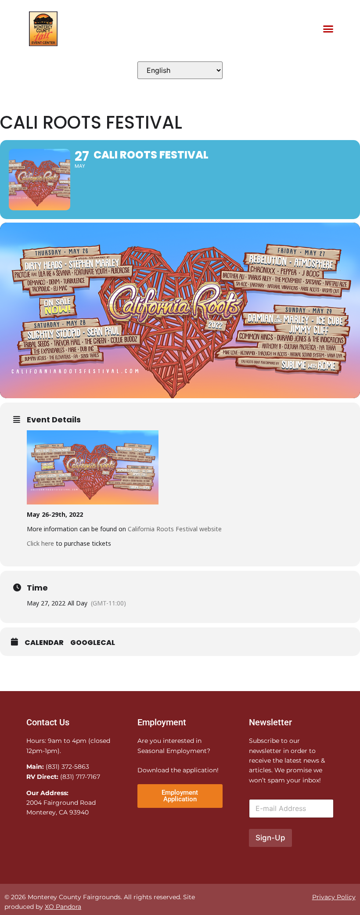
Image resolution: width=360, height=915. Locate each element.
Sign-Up (270, 837)
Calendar (44, 642)
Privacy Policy (334, 897)
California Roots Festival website (175, 529)
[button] (328, 29)
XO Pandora (63, 907)
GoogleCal (92, 642)
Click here (40, 543)
